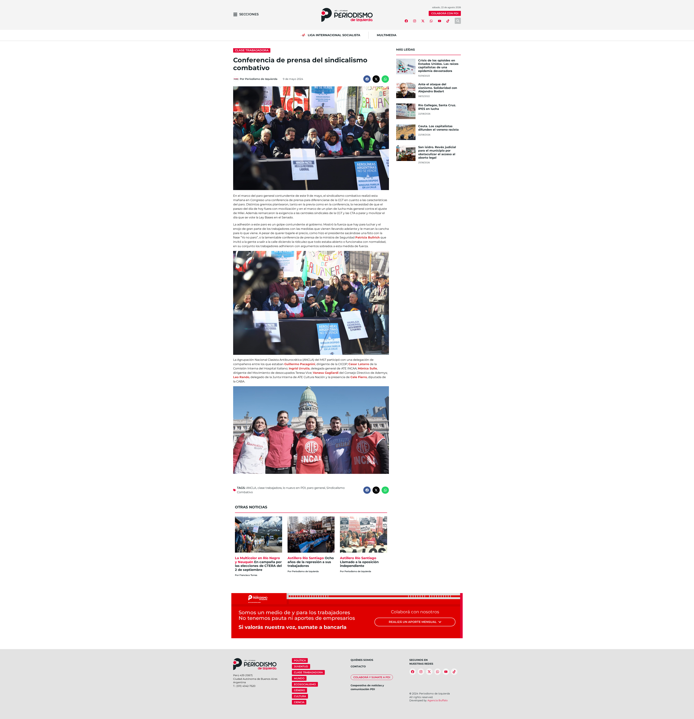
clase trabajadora (270, 488)
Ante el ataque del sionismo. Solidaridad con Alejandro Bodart (437, 88)
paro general (316, 488)
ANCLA (251, 488)
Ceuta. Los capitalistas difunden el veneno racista (438, 127)
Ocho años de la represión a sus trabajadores (311, 562)
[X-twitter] (423, 21)
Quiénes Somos (362, 660)
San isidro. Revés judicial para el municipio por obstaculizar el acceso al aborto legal (437, 152)
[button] (367, 79)
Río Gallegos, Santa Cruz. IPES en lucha (437, 107)
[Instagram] (414, 21)
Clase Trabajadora (252, 50)
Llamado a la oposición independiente (359, 562)
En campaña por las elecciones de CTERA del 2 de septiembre (258, 564)
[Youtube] (439, 21)
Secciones (249, 14)
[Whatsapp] (431, 21)
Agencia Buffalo (437, 700)
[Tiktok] (448, 21)
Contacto (358, 666)
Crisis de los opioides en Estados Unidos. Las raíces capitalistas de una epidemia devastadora (438, 66)
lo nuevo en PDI (294, 488)
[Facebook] (406, 21)
